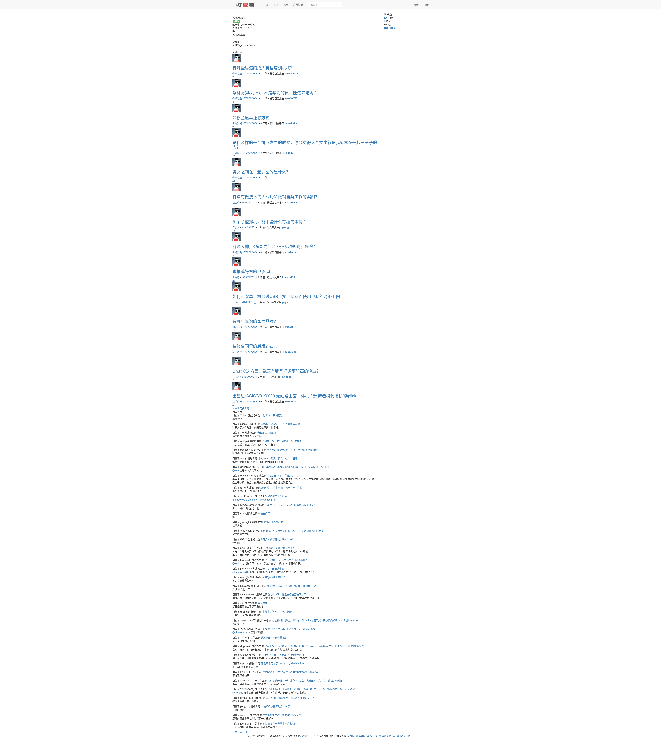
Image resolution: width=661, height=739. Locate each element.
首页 (265, 4)
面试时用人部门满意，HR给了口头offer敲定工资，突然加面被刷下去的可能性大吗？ (314, 620)
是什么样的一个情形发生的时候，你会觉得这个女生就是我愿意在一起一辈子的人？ (304, 144)
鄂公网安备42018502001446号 (396, 735)
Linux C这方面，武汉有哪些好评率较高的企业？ (276, 371)
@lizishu (237, 563)
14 (385, 14)
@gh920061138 (241, 632)
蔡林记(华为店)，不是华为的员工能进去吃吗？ (275, 92)
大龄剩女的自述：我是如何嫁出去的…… (284, 441)
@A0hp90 (237, 692)
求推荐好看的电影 (249, 271)
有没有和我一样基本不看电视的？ (281, 723)
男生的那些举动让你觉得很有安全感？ (283, 715)
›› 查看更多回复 (240, 732)
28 (233, 280)
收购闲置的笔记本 (274, 522)
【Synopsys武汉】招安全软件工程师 (277, 458)
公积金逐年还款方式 (251, 117)
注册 (426, 4)
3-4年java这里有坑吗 (273, 577)
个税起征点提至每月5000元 (276, 706)
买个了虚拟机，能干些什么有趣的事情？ (269, 221)
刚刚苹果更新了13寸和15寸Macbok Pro (282, 663)
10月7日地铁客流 (274, 568)
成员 (285, 4)
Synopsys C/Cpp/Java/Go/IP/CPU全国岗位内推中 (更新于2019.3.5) (301, 467)
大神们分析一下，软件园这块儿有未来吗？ (293, 504)
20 (233, 156)
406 (386, 17)
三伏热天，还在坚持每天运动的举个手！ (283, 654)
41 (233, 181)
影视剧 (236, 277)
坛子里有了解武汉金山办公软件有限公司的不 (290, 697)
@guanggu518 (240, 572)
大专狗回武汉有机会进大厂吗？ (277, 539)
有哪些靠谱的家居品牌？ (255, 321)
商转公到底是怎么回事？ (282, 548)
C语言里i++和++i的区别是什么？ (284, 475)
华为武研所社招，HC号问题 (277, 611)
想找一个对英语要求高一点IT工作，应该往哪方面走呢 (294, 530)
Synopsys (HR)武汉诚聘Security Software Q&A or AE (290, 672)
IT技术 (235, 227)
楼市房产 (237, 351)
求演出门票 (264, 513)
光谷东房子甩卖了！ (268, 432)
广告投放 (298, 4)
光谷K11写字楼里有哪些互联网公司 (287, 594)
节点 (275, 4)
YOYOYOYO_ (251, 73)
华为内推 (262, 603)
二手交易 (237, 401)
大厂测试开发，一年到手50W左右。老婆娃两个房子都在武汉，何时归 (305, 680)
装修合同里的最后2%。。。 (256, 346)
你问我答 (237, 73)
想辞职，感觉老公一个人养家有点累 (280, 423)
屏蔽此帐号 (390, 28)
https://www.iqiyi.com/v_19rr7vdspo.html (254, 499)
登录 (416, 4)
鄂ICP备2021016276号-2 (363, 735)
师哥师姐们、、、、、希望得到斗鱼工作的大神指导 (292, 585)
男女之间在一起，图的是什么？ (261, 172)
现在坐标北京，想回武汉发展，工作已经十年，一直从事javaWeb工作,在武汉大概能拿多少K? (314, 646)
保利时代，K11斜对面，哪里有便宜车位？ (282, 487)
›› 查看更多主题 (240, 408)
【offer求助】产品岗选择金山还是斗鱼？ (286, 560)
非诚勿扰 (237, 152)
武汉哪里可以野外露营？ (274, 637)
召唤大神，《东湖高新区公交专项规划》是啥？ (274, 246)
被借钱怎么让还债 (277, 496)
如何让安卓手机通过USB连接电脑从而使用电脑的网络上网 (286, 296)
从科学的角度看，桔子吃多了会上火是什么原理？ (293, 449)
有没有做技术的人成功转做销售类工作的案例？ (275, 196)
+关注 (236, 21)
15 (233, 230)
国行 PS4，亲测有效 (272, 415)
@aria (235, 470)
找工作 (236, 202)
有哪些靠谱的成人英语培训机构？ (263, 68)
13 (233, 330)
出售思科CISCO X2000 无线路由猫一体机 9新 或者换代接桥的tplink (294, 396)
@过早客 (307, 735)
